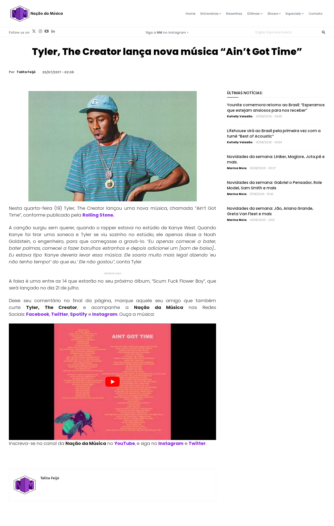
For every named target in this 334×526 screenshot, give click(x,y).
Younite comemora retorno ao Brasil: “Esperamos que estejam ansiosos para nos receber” (276, 107)
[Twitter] (34, 31)
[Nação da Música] (36, 14)
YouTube (124, 443)
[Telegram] (288, 72)
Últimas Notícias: (245, 93)
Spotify (78, 314)
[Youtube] (47, 31)
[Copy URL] (309, 72)
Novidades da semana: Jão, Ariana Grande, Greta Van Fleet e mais (270, 211)
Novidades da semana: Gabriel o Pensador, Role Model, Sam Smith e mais (274, 185)
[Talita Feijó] (25, 485)
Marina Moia (237, 168)
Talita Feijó (26, 72)
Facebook (37, 314)
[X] (267, 72)
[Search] (323, 32)
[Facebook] (278, 72)
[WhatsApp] (257, 72)
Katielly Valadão (240, 116)
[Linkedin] (53, 31)
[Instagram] (40, 31)
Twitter (59, 314)
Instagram (104, 314)
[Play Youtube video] (112, 382)
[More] (320, 72)
